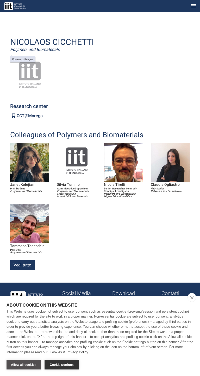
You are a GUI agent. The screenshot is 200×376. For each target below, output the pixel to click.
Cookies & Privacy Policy (69, 352)
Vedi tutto (22, 264)
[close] (192, 297)
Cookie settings (62, 365)
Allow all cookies (23, 365)
